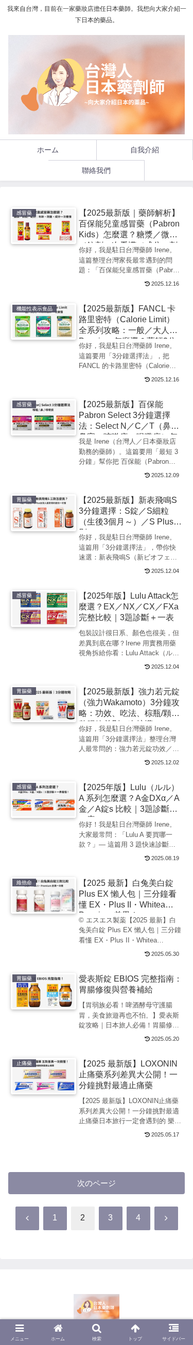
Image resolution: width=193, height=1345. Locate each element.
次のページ (96, 1183)
